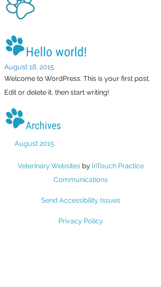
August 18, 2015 (29, 67)
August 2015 (34, 143)
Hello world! (56, 51)
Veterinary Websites (49, 166)
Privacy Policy (80, 221)
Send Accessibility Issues (80, 200)
